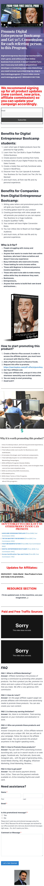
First (2, 799)
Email (3, 111)
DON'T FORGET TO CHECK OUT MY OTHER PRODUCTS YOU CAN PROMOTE (22, 526)
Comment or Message (11, 833)
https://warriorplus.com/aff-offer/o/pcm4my (23, 367)
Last (24, 799)
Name (4, 792)
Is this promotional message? (14, 813)
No (5, 818)
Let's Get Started (10, 863)
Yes (5, 815)
